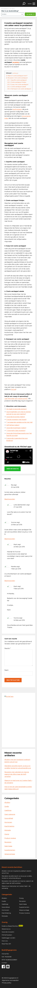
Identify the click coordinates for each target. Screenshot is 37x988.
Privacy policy (6, 983)
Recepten (7, 842)
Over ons (5, 941)
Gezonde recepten (8, 932)
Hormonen (8, 822)
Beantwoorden (9, 499)
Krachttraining (9, 826)
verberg (15, 73)
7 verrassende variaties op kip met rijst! (19, 422)
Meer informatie (13, 469)
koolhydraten (17, 109)
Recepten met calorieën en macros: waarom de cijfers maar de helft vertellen (16, 774)
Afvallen (7, 802)
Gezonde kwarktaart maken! (16, 428)
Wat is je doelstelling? (10, 11)
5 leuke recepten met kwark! (16, 419)
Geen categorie (9, 814)
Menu (30, 4)
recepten (15, 62)
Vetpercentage (9, 854)
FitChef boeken (7, 935)
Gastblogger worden (8, 938)
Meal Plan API (6, 944)
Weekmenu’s (6, 929)
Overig (6, 834)
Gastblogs (7, 810)
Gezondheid (8, 818)
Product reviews (10, 838)
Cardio (6, 806)
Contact (4, 963)
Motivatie (7, 830)
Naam (6, 670)
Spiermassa (8, 846)
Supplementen (9, 850)
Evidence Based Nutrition (12, 926)
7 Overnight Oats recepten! (15, 430)
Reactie (7, 648)
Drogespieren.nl (8, 3)
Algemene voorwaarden (10, 980)
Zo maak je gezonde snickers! (16, 409)
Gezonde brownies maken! (15, 417)
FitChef (13, 389)
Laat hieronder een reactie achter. (16, 398)
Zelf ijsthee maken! (12, 425)
